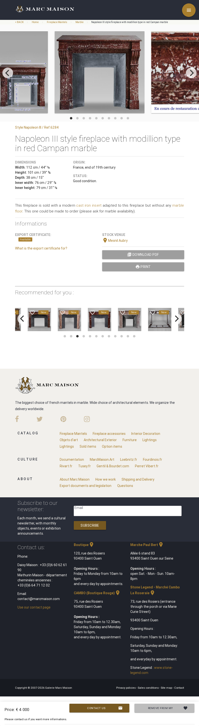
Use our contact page (33, 607)
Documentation (72, 459)
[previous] (7, 73)
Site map (167, 687)
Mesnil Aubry (115, 240)
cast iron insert (88, 205)
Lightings (149, 440)
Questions (125, 486)
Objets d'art (69, 440)
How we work (105, 479)
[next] (191, 73)
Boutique (84, 545)
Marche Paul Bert (147, 545)
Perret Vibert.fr (146, 466)
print (143, 267)
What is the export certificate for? (41, 248)
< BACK (19, 22)
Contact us (105, 708)
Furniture (130, 440)
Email (79, 508)
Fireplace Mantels (57, 22)
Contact (179, 687)
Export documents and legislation (85, 486)
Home (35, 22)
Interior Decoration (145, 433)
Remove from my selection (168, 709)
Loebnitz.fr (128, 459)
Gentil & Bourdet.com (113, 466)
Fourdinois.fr (152, 459)
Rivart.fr (66, 466)
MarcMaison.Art (102, 459)
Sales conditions (148, 687)
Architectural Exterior (100, 440)
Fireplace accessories (109, 433)
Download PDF (143, 254)
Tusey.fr (84, 466)
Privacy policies (126, 687)
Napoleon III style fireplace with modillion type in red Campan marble (129, 22)
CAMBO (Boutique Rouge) (97, 593)
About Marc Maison (75, 479)
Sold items (88, 446)
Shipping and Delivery (138, 479)
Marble (79, 22)
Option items (112, 446)
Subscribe (90, 525)
